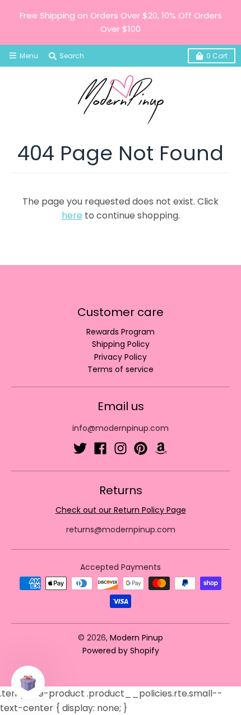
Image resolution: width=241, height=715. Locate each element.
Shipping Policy (121, 344)
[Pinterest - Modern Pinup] (140, 448)
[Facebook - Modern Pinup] (100, 448)
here (72, 215)
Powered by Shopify (120, 650)
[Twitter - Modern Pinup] (80, 448)
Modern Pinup (136, 637)
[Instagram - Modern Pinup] (120, 448)
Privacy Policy (120, 357)
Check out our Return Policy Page (120, 510)
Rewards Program (120, 331)
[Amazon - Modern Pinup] (161, 448)
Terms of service (120, 369)
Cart (217, 56)
